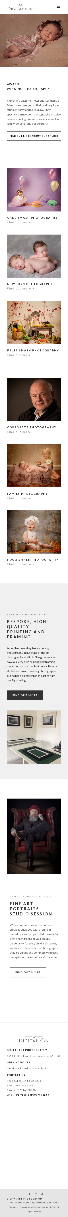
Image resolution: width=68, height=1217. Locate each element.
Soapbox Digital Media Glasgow (37, 1202)
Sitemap (36, 1207)
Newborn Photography (30, 284)
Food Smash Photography (33, 559)
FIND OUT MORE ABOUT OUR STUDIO (34, 136)
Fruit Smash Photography (33, 350)
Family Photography (27, 493)
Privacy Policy (26, 1207)
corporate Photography (32, 427)
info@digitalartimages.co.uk (32, 1094)
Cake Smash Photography (32, 217)
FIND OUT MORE (25, 695)
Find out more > (20, 222)
